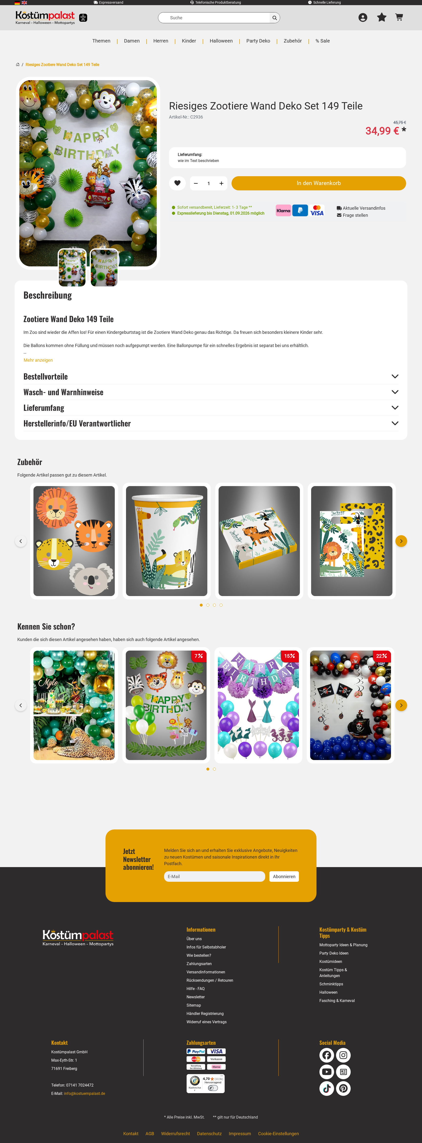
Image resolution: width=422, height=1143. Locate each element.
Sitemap (194, 1005)
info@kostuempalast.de (84, 1093)
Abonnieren (284, 876)
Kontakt (130, 1133)
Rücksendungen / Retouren (210, 980)
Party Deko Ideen (333, 953)
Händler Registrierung (205, 1013)
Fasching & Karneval (337, 1000)
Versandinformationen (206, 972)
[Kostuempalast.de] (45, 17)
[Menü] (222, 1077)
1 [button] (201, 605)
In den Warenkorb (319, 183)
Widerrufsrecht (175, 1133)
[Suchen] (275, 17)
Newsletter (196, 997)
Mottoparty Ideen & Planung (343, 945)
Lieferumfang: (190, 154)
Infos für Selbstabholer (206, 947)
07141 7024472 (80, 1085)
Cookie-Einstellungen (278, 1133)
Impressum (240, 1133)
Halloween (328, 992)
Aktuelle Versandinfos (363, 208)
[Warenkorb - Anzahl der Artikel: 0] (399, 17)
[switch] (213, 1088)
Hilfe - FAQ (196, 988)
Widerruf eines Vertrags (207, 1022)
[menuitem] (17, 2)
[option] (88, 173)
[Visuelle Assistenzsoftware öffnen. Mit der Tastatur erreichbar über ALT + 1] (80, 17)
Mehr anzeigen (38, 360)
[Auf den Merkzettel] (177, 183)
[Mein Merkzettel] (382, 17)
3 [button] (214, 605)
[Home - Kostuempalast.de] (78, 938)
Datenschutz (209, 1133)
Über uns (194, 938)
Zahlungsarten (199, 963)
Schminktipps (331, 984)
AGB (150, 1133)
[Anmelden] (363, 17)
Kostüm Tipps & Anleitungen (333, 973)
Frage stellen (355, 215)
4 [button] (221, 605)
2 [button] (208, 605)
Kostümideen (330, 961)
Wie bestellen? (199, 955)
